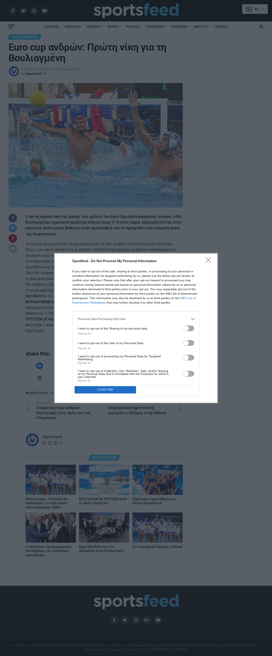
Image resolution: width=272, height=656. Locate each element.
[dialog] (136, 328)
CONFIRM (105, 389)
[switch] (188, 328)
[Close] (209, 261)
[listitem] (136, 319)
